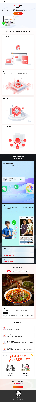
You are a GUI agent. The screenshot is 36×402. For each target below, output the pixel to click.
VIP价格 (19, 399)
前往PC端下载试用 (18, 13)
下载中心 (16, 399)
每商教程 (22, 399)
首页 (13, 399)
